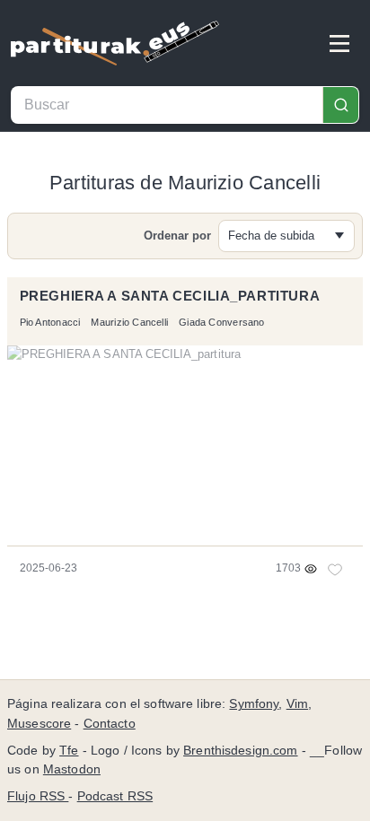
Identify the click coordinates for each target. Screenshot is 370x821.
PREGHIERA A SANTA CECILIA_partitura (170, 296)
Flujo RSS (37, 796)
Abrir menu (339, 43)
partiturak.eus (115, 43)
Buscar (340, 105)
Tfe (68, 750)
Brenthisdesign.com (240, 750)
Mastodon (72, 769)
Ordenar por (177, 235)
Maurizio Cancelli (129, 322)
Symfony (253, 704)
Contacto (110, 723)
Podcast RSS (115, 796)
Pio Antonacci (50, 322)
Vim (297, 704)
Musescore (39, 723)
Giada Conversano (221, 322)
